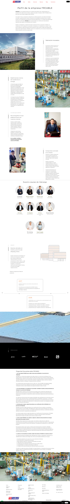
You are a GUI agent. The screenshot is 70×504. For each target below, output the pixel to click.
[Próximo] (68, 293)
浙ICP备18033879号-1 (25, 500)
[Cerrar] (69, 502)
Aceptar (66, 502)
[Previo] (2, 293)
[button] (29, 2)
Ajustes (63, 502)
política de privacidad (39, 502)
